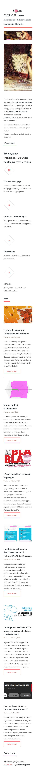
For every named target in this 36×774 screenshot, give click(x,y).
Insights (7, 283)
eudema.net (8, 765)
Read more (12, 371)
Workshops (9, 251)
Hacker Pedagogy (12, 181)
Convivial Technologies (15, 216)
